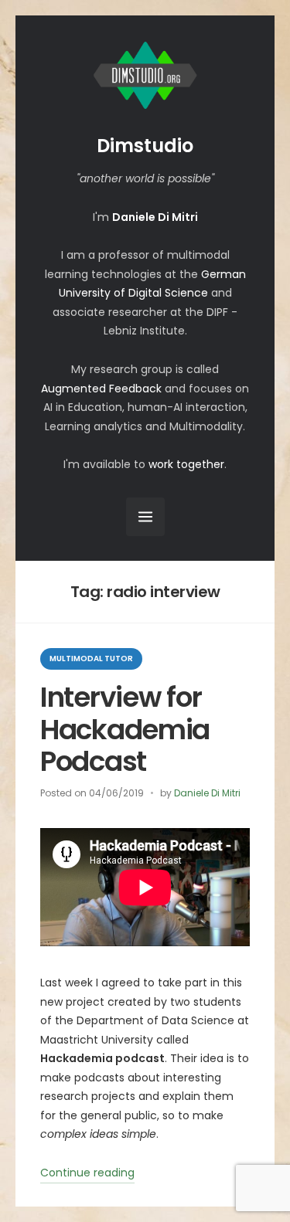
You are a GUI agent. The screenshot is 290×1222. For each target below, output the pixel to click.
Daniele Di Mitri (207, 792)
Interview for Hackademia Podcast (125, 729)
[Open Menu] (145, 516)
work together (186, 464)
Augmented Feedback (101, 388)
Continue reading (87, 1174)
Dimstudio (145, 145)
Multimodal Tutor (91, 658)
